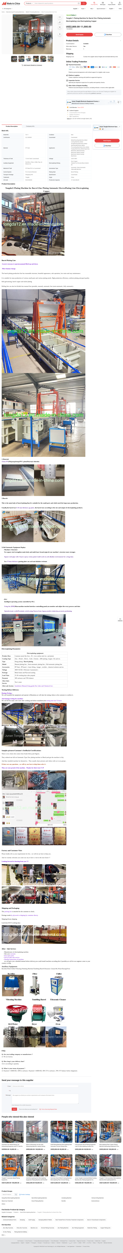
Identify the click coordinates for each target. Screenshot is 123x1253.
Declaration (78, 1246)
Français (40, 1242)
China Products (28, 1241)
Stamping (22, 1220)
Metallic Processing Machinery (33, 12)
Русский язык (46, 1242)
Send (14, 1109)
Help (91, 8)
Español (28, 1242)
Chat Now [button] (109, 34)
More (3, 1235)
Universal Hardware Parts (9, 1220)
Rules (120, 8)
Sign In (69, 118)
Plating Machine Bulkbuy (20, 1232)
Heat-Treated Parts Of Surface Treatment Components (69, 1220)
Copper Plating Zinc (105, 1228)
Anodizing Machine (66, 1198)
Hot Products (20, 1241)
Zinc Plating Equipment (78, 1228)
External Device (95, 1201)
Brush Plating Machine (37, 1201)
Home (3, 12)
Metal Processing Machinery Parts (49, 12)
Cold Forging (31, 1220)
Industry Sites (72, 1241)
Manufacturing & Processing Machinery (15, 12)
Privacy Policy (86, 1246)
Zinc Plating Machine (63, 1228)
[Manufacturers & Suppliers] (11, 3)
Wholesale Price (63, 1241)
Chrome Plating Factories (47, 1228)
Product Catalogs (25, 1194)
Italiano (53, 1242)
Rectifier (64, 1201)
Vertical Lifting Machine (97, 1198)
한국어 (75, 1242)
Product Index (90, 1241)
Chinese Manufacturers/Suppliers (41, 1241)
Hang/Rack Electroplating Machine (11, 1198)
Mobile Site (97, 1241)
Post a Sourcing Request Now (48, 1109)
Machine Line (34, 1228)
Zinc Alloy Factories (8, 1228)
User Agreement (70, 1246)
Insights (104, 1241)
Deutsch (58, 1242)
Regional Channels (81, 1241)
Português (33, 1242)
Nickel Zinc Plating (92, 1228)
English (22, 1242)
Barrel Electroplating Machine (39, 1198)
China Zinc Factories (22, 1228)
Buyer (82, 8)
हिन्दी (84, 1242)
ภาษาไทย (89, 1242)
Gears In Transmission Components (96, 1220)
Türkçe (94, 1242)
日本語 (79, 1242)
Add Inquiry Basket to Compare (33, 65)
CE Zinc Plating (7, 1232)
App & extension (101, 8)
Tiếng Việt (99, 1242)
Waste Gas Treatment (7, 1201)
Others (3, 1204)
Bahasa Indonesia (108, 1242)
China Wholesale (54, 1241)
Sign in (119, 4)
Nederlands (64, 1242)
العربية (70, 1242)
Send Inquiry (79, 34)
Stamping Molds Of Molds (45, 1220)
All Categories (7, 8)
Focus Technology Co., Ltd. (50, 1246)
